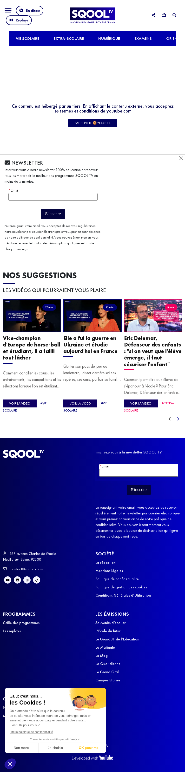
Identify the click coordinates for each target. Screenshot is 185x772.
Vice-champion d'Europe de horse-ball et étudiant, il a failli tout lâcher (31, 348)
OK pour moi (89, 748)
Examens (143, 38)
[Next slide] (178, 419)
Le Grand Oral (107, 671)
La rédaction (105, 562)
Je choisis (55, 748)
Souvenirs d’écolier (110, 622)
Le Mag (101, 655)
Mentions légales (109, 570)
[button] (10, 764)
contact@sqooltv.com (26, 569)
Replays (22, 20)
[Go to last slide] (169, 419)
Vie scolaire (27, 38)
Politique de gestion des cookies (121, 587)
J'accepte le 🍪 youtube (92, 123)
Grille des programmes (21, 622)
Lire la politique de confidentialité (31, 732)
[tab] (153, 15)
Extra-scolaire (69, 38)
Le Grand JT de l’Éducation (117, 639)
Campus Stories (107, 680)
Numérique (109, 38)
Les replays (12, 630)
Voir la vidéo (19, 403)
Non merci (21, 748)
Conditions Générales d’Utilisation (123, 595)
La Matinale (105, 647)
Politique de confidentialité (117, 578)
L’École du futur (107, 630)
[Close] (181, 158)
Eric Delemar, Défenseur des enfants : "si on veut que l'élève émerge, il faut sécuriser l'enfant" (153, 351)
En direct (33, 10)
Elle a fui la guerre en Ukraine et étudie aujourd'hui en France (90, 345)
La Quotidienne (107, 663)
